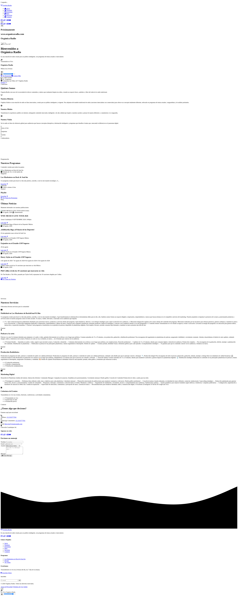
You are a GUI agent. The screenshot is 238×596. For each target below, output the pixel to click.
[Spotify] (8, 20)
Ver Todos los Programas (9, 198)
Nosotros (9, 10)
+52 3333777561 (11, 417)
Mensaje (3, 454)
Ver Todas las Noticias (9, 279)
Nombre (3, 442)
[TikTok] (4, 20)
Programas (9, 12)
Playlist (6, 561)
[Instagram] (3, 20)
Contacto (9, 17)
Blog (7, 13)
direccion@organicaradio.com (13, 424)
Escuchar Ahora (7, 573)
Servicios (9, 15)
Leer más (4, 222)
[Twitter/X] (6, 20)
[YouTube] (10, 20)
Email (2, 444)
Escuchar (4, 184)
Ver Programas (6, 76)
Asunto (3, 446)
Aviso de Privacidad (7, 587)
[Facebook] (1, 20)
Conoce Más (17, 76)
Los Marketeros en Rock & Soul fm (14, 559)
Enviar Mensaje (7, 455)
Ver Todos (7, 562)
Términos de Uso (18, 587)
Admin (25, 587)
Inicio (8, 8)
